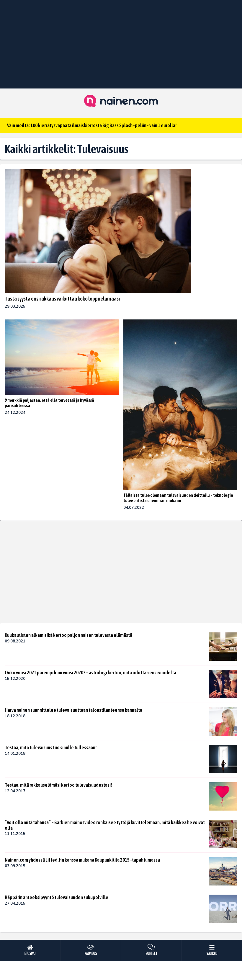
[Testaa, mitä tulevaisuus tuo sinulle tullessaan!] (223, 759)
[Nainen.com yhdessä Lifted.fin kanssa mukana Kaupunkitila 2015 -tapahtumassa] (223, 871)
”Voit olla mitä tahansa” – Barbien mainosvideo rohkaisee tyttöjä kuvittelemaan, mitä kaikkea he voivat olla (105, 825)
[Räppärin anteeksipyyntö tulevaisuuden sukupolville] (223, 909)
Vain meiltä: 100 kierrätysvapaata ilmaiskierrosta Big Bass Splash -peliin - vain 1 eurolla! (91, 125)
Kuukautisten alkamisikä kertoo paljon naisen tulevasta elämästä (68, 635)
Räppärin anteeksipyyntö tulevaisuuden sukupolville (56, 897)
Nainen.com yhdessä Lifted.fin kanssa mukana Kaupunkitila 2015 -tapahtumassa (82, 860)
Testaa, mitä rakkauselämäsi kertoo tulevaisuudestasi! (58, 785)
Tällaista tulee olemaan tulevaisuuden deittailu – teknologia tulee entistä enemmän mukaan (178, 498)
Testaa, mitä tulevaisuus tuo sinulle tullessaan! (51, 747)
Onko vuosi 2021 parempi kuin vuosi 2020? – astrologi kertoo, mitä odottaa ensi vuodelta (90, 672)
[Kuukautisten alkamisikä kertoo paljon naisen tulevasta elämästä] (223, 646)
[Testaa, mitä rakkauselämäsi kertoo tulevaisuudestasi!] (223, 796)
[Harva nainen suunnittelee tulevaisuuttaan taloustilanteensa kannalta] (223, 721)
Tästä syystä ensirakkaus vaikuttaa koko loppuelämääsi (62, 299)
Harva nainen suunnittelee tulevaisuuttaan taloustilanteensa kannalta (73, 710)
